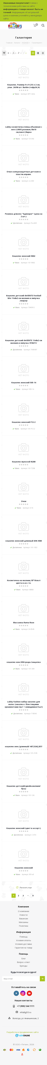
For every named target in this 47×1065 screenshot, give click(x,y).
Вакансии (23, 918)
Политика (23, 925)
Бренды (23, 965)
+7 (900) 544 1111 (25, 1006)
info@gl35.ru (25, 1012)
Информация (23, 932)
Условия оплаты (23, 940)
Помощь (23, 936)
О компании (23, 911)
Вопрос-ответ (23, 962)
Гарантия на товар (23, 947)
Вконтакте (16, 993)
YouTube (29, 993)
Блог (23, 958)
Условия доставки (23, 944)
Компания (23, 906)
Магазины (23, 922)
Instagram (22, 993)
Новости (23, 915)
